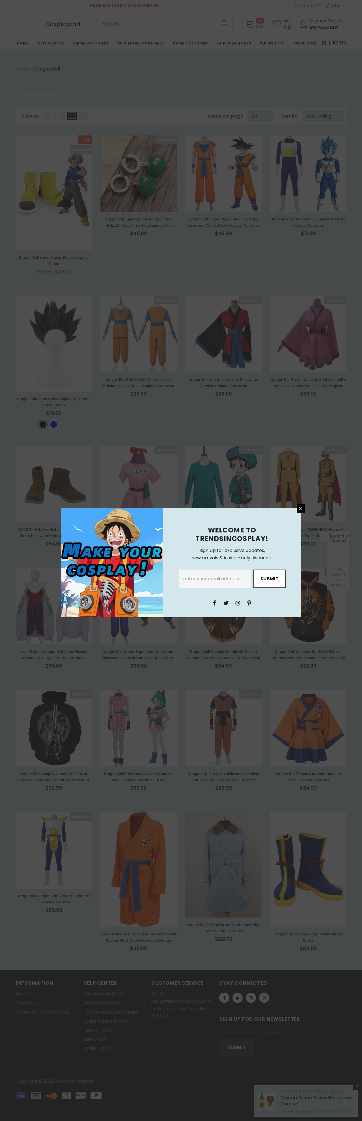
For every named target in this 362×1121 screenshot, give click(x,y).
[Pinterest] (249, 602)
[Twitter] (226, 602)
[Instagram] (238, 602)
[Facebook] (214, 602)
